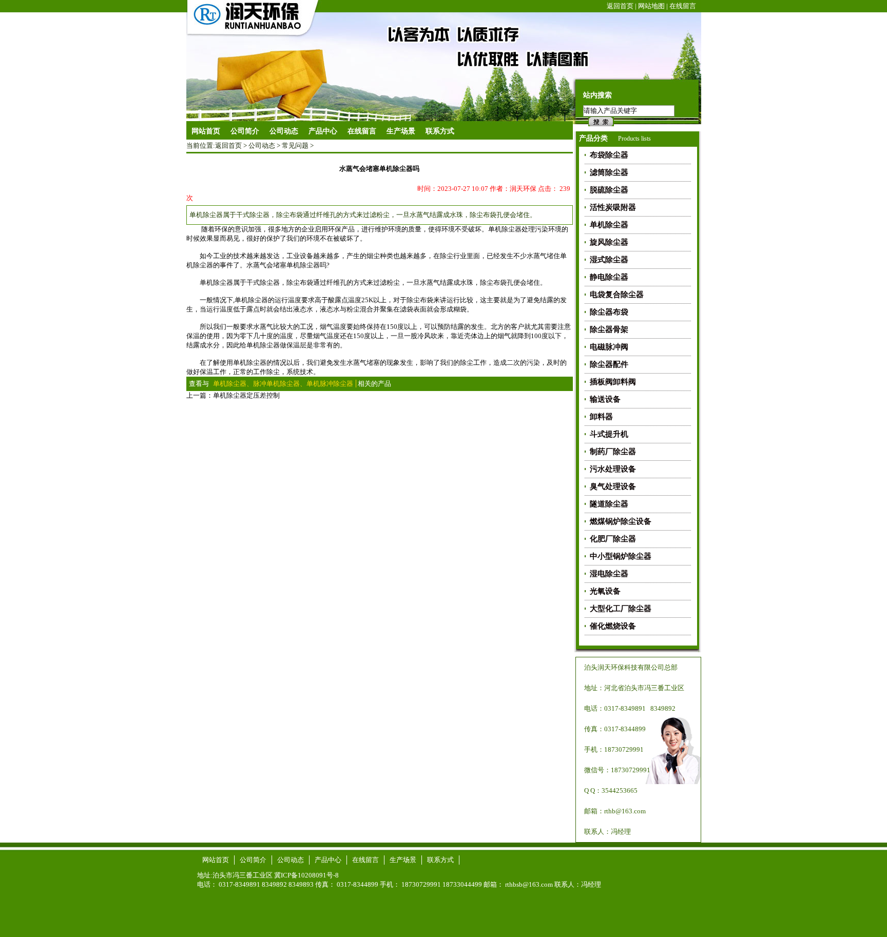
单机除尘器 (216, 282)
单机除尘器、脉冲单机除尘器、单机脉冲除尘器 (283, 383)
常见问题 (295, 145)
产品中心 (328, 860)
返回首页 (620, 6)
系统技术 (299, 372)
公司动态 (261, 145)
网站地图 (651, 6)
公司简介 (253, 860)
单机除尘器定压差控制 (246, 395)
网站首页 (205, 131)
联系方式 (440, 860)
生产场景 (403, 860)
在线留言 (682, 6)
